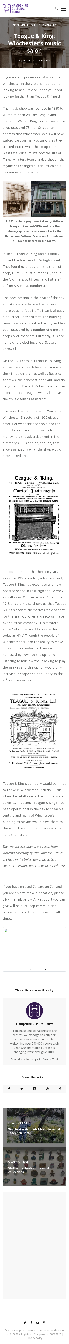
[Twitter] (25, 1323)
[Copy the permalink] (60, 1089)
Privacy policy (34, 1338)
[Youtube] (37, 1323)
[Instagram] (44, 1323)
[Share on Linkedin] (34, 1089)
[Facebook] (31, 1323)
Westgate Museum (17, 153)
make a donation (39, 893)
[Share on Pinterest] (47, 1089)
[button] (57, 9)
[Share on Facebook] (9, 1089)
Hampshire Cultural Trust (34, 1024)
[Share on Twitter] (21, 1089)
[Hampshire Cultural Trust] (34, 1012)
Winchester (47, 24)
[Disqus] (34, 1245)
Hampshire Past (24, 24)
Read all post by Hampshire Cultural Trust (34, 1059)
